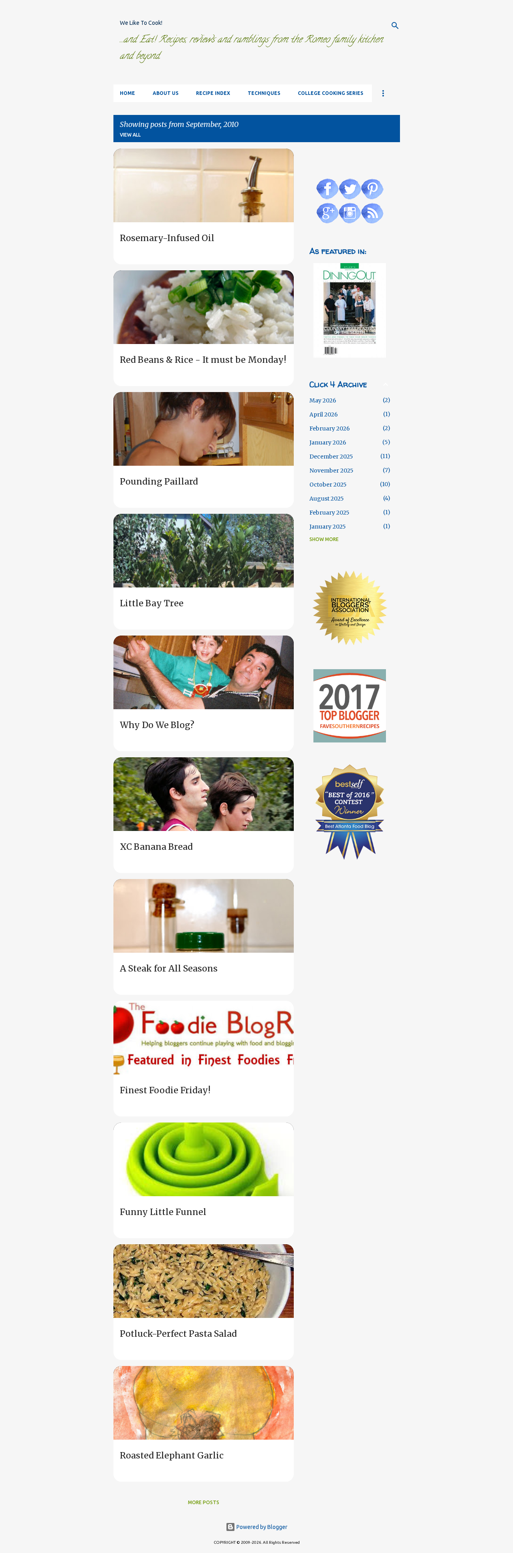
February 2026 (329, 428)
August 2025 (326, 498)
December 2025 (331, 456)
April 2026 (323, 414)
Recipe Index (213, 93)
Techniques (264, 93)
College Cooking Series (330, 93)
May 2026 (322, 400)
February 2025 (329, 512)
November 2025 (331, 470)
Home (127, 93)
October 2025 (328, 484)
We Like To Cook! (141, 23)
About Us (165, 93)
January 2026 (327, 442)
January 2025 (327, 526)
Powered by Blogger (261, 1527)
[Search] (395, 25)
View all (130, 134)
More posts (203, 1502)
